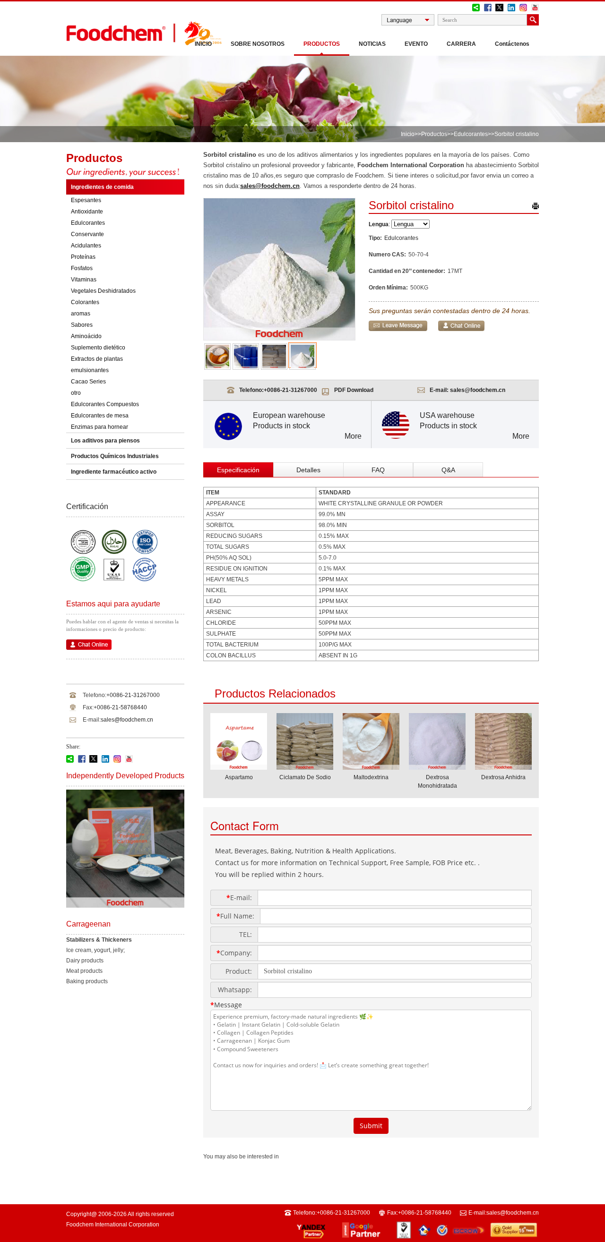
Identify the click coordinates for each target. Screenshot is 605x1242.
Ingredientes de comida (102, 187)
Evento (416, 44)
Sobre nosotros (258, 44)
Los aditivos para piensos (105, 440)
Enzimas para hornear (99, 427)
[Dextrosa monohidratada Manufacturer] (437, 767)
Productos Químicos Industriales (115, 456)
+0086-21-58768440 (120, 707)
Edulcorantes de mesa (100, 415)
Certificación (87, 506)
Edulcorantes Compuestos (105, 404)
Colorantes (85, 302)
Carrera (461, 44)
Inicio (203, 44)
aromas (80, 313)
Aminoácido (86, 336)
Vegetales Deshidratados (103, 291)
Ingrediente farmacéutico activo (113, 471)
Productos (321, 44)
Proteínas (83, 257)
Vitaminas (83, 279)
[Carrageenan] (125, 906)
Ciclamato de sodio (305, 777)
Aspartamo (239, 777)
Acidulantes (86, 245)
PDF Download (353, 390)
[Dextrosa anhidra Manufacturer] (503, 767)
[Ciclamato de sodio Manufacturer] (305, 767)
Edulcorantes (471, 134)
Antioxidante (87, 211)
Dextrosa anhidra (503, 777)
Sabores (82, 325)
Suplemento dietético (98, 347)
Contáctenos (512, 44)
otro (76, 393)
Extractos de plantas (97, 359)
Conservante (87, 234)
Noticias (372, 44)
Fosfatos (82, 268)
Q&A (448, 470)
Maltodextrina (371, 777)
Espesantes (86, 200)
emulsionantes (90, 370)
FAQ (378, 470)
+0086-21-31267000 (133, 695)
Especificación (238, 470)
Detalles (308, 470)
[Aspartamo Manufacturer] (238, 767)
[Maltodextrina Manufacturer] (371, 767)
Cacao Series (88, 381)
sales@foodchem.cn (127, 719)
